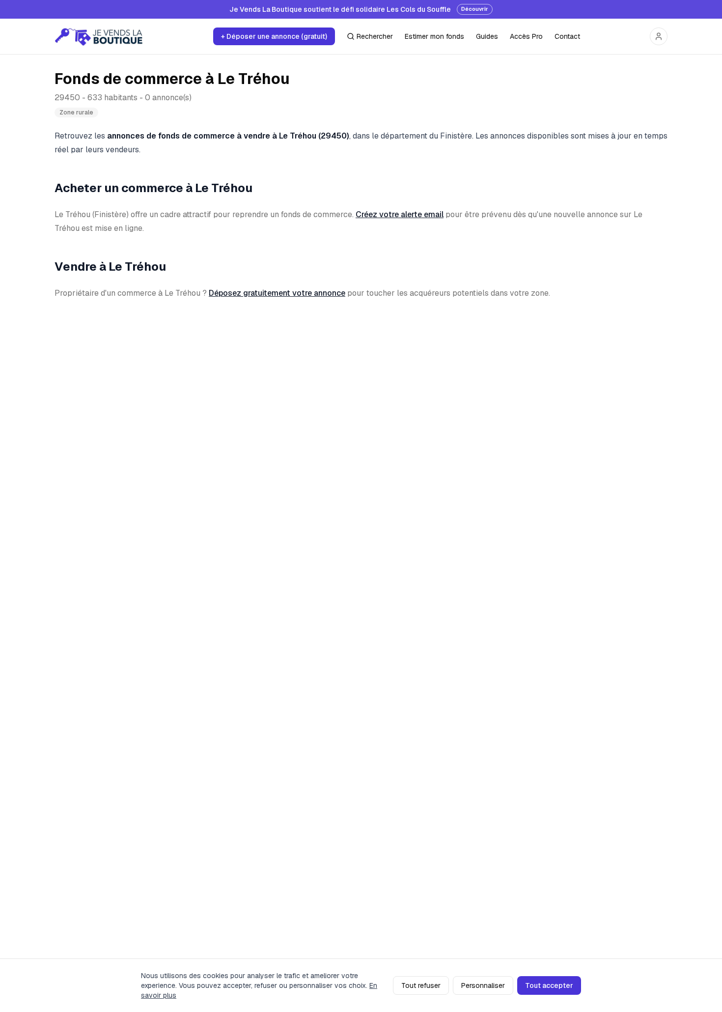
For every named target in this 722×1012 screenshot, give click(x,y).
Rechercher (375, 36)
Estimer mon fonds (434, 36)
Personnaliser (483, 985)
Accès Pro (526, 36)
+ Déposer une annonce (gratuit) (274, 36)
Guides (487, 36)
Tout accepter (549, 985)
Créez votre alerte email (400, 214)
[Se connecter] (658, 36)
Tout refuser (421, 985)
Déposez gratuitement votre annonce (277, 293)
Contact (567, 36)
